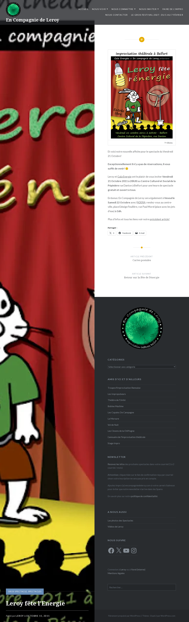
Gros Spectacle (17, 591)
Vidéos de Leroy (115, 526)
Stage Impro (114, 443)
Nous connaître (122, 9)
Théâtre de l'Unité (117, 400)
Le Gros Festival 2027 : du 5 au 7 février (157, 15)
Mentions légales (116, 573)
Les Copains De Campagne (121, 412)
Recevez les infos (116, 464)
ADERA (141, 202)
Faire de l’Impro (173, 9)
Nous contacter (116, 15)
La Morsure (113, 418)
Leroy (20, 615)
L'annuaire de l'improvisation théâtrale (126, 437)
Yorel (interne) (138, 569)
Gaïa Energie (124, 176)
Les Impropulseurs (117, 394)
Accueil (83, 9)
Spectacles (34, 591)
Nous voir (99, 9)
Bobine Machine (115, 406)
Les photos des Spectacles (120, 520)
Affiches (170, 143)
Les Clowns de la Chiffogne (121, 431)
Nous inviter (148, 9)
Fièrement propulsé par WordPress (124, 615)
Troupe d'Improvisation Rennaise (124, 387)
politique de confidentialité (144, 496)
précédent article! (160, 219)
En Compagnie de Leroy (32, 20)
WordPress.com (168, 615)
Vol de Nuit (113, 424)
